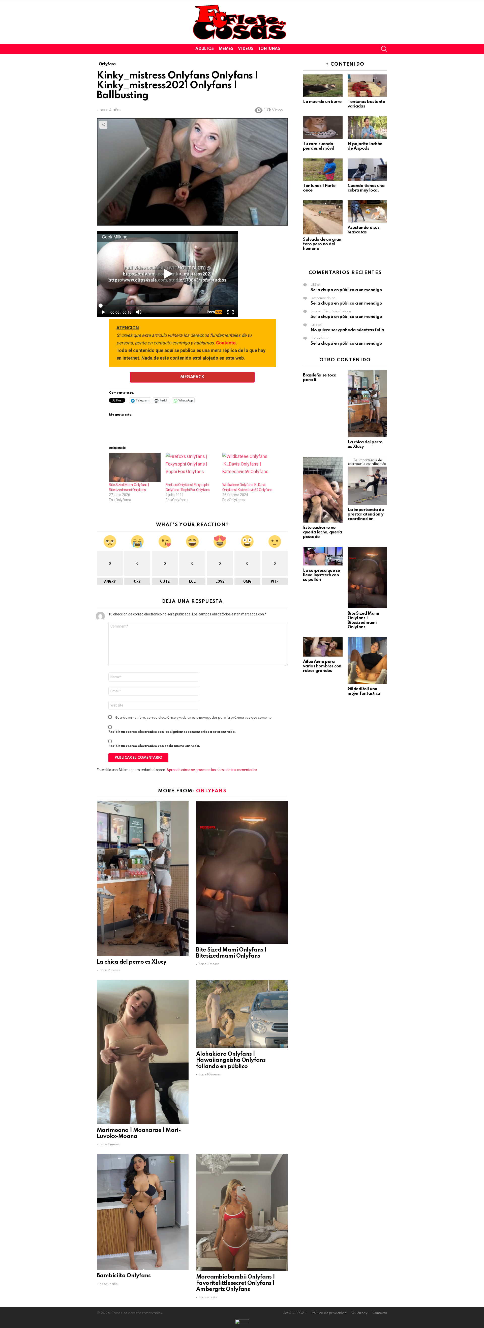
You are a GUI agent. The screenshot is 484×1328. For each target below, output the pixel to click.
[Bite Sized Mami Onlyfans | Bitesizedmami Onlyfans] (135, 467)
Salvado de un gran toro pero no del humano (322, 244)
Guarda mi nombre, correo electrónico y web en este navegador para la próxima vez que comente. (194, 717)
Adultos (204, 49)
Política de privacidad (329, 1313)
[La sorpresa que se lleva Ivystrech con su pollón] (323, 556)
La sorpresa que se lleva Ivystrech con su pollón (321, 575)
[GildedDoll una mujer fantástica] (367, 660)
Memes (226, 49)
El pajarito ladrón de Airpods (365, 146)
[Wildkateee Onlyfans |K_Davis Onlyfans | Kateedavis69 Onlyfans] (248, 467)
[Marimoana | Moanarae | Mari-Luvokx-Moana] (143, 1052)
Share (103, 125)
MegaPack (192, 377)
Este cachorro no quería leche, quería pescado (322, 532)
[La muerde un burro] (323, 85)
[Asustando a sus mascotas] (367, 211)
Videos (245, 49)
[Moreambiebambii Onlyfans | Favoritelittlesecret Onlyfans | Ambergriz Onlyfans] (242, 1212)
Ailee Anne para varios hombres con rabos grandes (322, 666)
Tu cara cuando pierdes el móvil (318, 146)
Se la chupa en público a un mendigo (346, 290)
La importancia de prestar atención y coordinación (366, 514)
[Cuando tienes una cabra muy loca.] (367, 169)
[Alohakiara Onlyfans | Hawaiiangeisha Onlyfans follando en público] (242, 1014)
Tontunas (269, 49)
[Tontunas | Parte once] (323, 169)
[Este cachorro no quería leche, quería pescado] (323, 490)
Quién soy (359, 1313)
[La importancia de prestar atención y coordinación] (367, 481)
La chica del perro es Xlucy (132, 962)
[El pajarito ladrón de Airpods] (367, 127)
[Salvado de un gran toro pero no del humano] (323, 217)
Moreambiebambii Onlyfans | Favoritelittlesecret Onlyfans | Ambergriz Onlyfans (235, 1283)
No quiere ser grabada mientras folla (347, 330)
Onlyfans (211, 791)
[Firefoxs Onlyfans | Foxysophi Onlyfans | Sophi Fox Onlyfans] (191, 467)
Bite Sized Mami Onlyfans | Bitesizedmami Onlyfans (363, 620)
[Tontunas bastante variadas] (367, 85)
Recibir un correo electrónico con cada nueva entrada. (154, 746)
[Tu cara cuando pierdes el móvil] (323, 127)
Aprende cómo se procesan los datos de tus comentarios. (212, 770)
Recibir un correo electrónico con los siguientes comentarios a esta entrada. (172, 732)
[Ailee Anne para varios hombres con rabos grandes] (323, 646)
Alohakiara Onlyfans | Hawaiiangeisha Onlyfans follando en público (230, 1060)
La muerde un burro (322, 102)
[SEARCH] (384, 49)
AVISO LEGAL (295, 1313)
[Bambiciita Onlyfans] (143, 1212)
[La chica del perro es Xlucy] (143, 878)
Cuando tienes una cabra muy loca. (366, 188)
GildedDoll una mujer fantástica (364, 691)
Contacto (226, 342)
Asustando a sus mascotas (363, 230)
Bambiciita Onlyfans (124, 1276)
